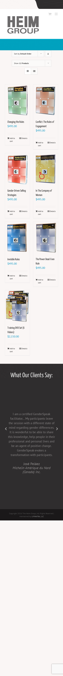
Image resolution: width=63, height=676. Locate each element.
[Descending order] (48, 53)
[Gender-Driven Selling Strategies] (17, 169)
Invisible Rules (13, 259)
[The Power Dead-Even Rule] (45, 238)
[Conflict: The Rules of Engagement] (45, 100)
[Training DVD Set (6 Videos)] (17, 306)
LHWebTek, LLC (38, 516)
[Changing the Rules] (17, 100)
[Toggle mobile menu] (56, 14)
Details (24, 138)
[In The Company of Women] (45, 169)
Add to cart (12, 139)
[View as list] (34, 71)
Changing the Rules (15, 122)
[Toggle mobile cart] (50, 14)
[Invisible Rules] (17, 238)
